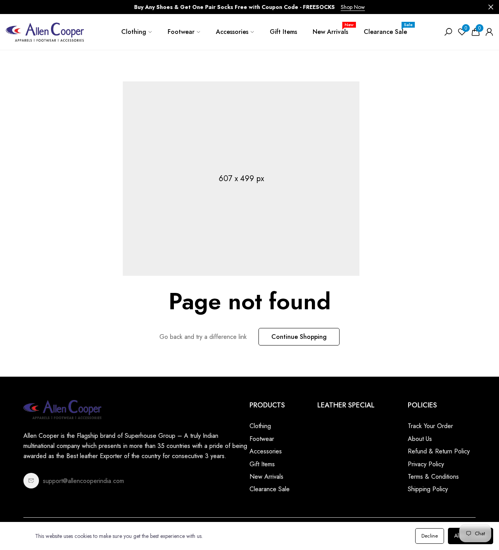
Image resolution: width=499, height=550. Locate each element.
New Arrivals (333, 28)
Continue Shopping (299, 336)
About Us (420, 438)
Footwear (181, 31)
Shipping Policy (428, 489)
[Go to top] (468, 519)
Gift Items (283, 31)
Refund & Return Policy (439, 451)
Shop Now (353, 7)
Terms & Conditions (433, 476)
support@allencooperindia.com (83, 480)
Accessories (232, 31)
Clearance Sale (388, 28)
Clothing (133, 31)
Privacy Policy (426, 464)
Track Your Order (430, 425)
